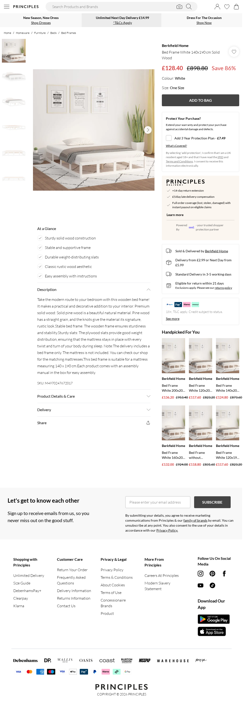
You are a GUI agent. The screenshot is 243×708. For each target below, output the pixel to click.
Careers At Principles (162, 575)
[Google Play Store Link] (214, 619)
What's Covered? (176, 145)
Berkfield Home (175, 45)
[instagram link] (200, 573)
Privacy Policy (112, 569)
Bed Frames (68, 33)
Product (107, 613)
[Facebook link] (224, 573)
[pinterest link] (212, 573)
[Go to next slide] (148, 130)
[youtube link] (200, 585)
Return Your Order (72, 569)
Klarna (18, 605)
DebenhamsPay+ (27, 590)
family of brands (195, 520)
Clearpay (20, 598)
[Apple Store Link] (214, 631)
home (7, 33)
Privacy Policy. (167, 530)
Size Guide (21, 583)
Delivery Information (74, 590)
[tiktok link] (212, 585)
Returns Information (73, 598)
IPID (220, 157)
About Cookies (113, 585)
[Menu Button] (6, 6)
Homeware (22, 33)
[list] (93, 130)
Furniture (40, 33)
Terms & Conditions (117, 577)
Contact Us (66, 605)
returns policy (223, 288)
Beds (53, 33)
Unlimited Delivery (28, 575)
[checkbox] (200, 138)
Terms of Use (111, 592)
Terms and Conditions (179, 161)
